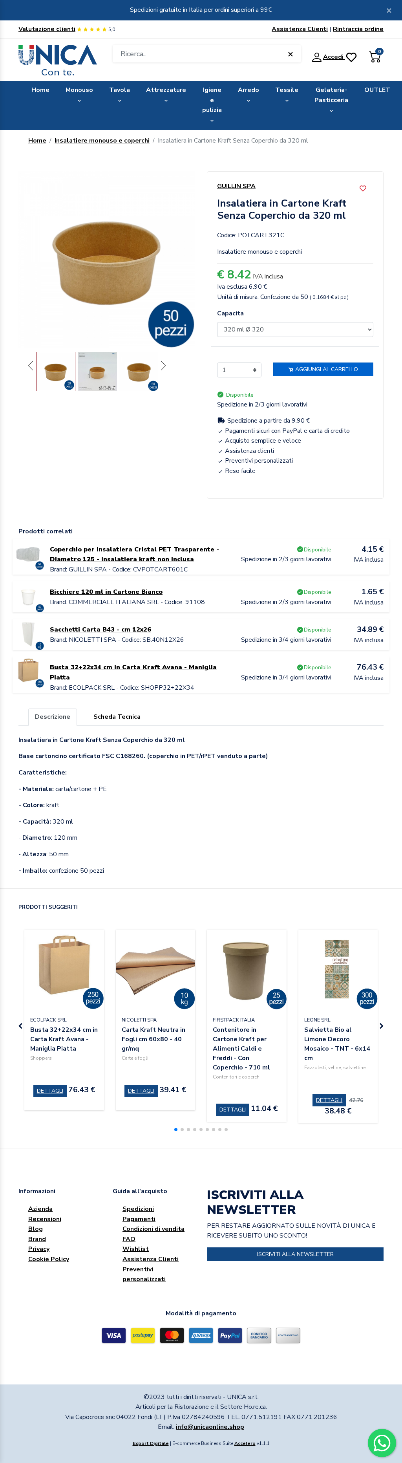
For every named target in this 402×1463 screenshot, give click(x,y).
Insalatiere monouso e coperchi (102, 140)
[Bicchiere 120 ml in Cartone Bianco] (28, 596)
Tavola (119, 90)
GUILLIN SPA (236, 186)
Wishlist (135, 1249)
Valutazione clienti (46, 29)
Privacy (38, 1249)
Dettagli (50, 1091)
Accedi (334, 57)
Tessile (286, 90)
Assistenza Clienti (300, 29)
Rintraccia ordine (358, 29)
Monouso (79, 90)
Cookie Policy (48, 1259)
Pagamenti (138, 1219)
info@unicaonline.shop (210, 1427)
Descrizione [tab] (52, 716)
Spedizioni (138, 1209)
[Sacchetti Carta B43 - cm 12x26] (28, 634)
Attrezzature (166, 90)
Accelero (245, 1443)
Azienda (40, 1209)
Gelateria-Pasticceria (331, 95)
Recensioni (44, 1219)
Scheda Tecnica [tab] (117, 716)
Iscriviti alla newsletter (295, 1254)
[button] (175, 1129)
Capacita (230, 313)
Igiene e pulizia (212, 100)
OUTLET (377, 90)
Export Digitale (151, 1443)
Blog (35, 1229)
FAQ (128, 1239)
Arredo (248, 90)
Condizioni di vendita (153, 1229)
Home (40, 90)
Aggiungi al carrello (326, 369)
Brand (37, 1239)
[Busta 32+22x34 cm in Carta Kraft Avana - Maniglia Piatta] (28, 671)
